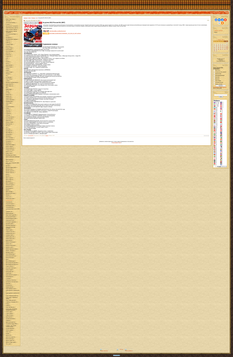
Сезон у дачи (9, 311)
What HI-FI (8, 120)
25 (218, 49)
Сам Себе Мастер (10, 307)
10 (216, 45)
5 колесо (8, 24)
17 (216, 47)
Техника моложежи (10, 318)
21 (224, 47)
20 (222, 47)
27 (222, 49)
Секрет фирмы (9, 313)
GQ (7, 60)
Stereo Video (9, 103)
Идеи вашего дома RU (11, 215)
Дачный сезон (9, 169)
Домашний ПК (9, 186)
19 (220, 47)
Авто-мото (217, 70)
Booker (47, 135)
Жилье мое (8, 196)
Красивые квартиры (10, 225)
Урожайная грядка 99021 (11, 323)
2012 (29, 17)
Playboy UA (8, 96)
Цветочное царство (10, 322)
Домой (7, 189)
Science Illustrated (10, 99)
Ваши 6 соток (9, 151)
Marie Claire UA (9, 85)
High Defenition (9, 65)
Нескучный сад (9, 271)
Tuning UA (8, 113)
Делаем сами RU (10, 170)
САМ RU (8, 305)
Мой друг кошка (9, 252)
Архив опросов (222, 87)
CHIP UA (8, 42)
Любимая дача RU (10, 231)
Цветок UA (8, 335)
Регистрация (17, 12)
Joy (7, 75)
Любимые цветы (9, 235)
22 (36, 17)
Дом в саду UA (9, 179)
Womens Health (9, 122)
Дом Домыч (8, 181)
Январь (33, 17)
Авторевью (8, 141)
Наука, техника (218, 84)
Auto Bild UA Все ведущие (12, 39)
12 (220, 45)
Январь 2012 (221, 39)
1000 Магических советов (12, 27)
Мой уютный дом (10, 257)
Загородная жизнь (10, 205)
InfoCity (7, 68)
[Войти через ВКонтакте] (219, 19)
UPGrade (8, 115)
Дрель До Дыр (9, 191)
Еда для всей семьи (10, 193)
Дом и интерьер (9, 183)
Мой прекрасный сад (11, 255)
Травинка (8, 320)
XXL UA (7, 125)
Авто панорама (9, 137)
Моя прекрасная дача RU (12, 262)
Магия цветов (9, 240)
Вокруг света (9, 153)
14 (224, 45)
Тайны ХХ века (9, 315)
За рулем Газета (10, 203)
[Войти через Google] (219, 23)
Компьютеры (218, 73)
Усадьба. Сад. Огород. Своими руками (11, 326)
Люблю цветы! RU (10, 236)
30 (214, 50)
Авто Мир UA (9, 132)
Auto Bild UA (8, 37)
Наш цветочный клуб (11, 267)
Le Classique (9, 77)
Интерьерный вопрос (11, 216)
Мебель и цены (9, 247)
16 (214, 47)
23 (214, 49)
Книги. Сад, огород (10, 19)
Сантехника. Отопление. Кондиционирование (11, 309)
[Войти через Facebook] (222, 19)
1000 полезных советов (11, 29)
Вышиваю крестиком (11, 155)
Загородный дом (10, 207)
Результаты (216, 87)
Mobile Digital (9, 89)
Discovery (8, 46)
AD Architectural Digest (11, 34)
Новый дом (8, 273)
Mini (7, 87)
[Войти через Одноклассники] (222, 23)
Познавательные (219, 82)
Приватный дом (9, 286)
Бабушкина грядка (10, 144)
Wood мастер (9, 123)
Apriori (7, 35)
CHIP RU (8, 40)
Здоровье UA (9, 211)
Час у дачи (8, 343)
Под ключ (8, 283)
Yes (7, 127)
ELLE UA (8, 53)
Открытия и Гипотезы (11, 280)
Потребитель (9, 285)
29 (227, 49)
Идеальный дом (9, 213)
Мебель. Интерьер (10, 250)
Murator (7, 91)
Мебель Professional (10, 245)
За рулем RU (9, 200)
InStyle (7, 70)
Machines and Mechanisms (12, 82)
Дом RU (8, 176)
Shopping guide (9, 101)
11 (218, 45)
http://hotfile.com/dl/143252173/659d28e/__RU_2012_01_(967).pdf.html (65, 33)
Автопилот (8, 136)
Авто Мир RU (9, 130)
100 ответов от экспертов (12, 26)
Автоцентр (8, 142)
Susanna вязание (10, 106)
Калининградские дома (11, 218)
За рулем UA (9, 202)
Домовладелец (9, 188)
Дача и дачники (9, 159)
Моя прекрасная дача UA (12, 264)
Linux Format (9, 79)
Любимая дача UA (10, 233)
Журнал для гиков (10, 198)
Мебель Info (8, 243)
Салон (7, 303)
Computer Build (9, 44)
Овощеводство (9, 276)
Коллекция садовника (11, 221)
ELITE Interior (9, 49)
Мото (7, 259)
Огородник (8, 278)
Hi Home (8, 61)
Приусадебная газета (11, 288)
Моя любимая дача (10, 261)
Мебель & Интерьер (10, 242)
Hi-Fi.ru (7, 63)
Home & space (9, 66)
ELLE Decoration (9, 51)
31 (216, 50)
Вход (22, 12)
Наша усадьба (9, 269)
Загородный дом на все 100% (13, 208)
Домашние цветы (10, 184)
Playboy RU (8, 94)
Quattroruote (9, 98)
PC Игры (8, 92)
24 (216, 49)
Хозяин (7, 333)
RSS (223, 12)
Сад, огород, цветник (11, 300)
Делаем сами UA (10, 172)
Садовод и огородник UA (11, 302)
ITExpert (8, 73)
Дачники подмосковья (11, 167)
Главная (11, 12)
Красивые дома (9, 223)
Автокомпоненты (10, 139)
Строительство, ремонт (220, 72)
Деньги (7, 174)
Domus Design (9, 47)
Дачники (8, 165)
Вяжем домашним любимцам (12, 156)
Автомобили (9, 134)
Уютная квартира (10, 328)
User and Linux (9, 118)
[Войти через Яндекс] (225, 19)
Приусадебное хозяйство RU (12, 290)
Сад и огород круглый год (12, 295)
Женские (217, 77)
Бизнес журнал (9, 146)
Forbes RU (8, 54)
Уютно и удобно (9, 330)
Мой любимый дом (10, 254)
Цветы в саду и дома (11, 342)
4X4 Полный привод (10, 22)
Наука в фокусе (9, 266)
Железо (7, 195)
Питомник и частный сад (11, 281)
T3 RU (7, 108)
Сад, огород (218, 80)
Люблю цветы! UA (10, 238)
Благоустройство (10, 148)
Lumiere (7, 80)
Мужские (217, 78)
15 (227, 45)
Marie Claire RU (9, 84)
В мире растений (10, 149)
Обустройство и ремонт (11, 274)
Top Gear (8, 110)
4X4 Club (8, 20)
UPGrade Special (10, 117)
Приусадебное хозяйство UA (12, 293)
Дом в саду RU (9, 177)
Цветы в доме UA (10, 340)
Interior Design (9, 72)
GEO (7, 58)
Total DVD (8, 111)
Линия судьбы (9, 229)
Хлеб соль (8, 331)
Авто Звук (8, 129)
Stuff (7, 104)
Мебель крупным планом (12, 248)
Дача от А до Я (9, 161)
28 (224, 49)
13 (222, 45)
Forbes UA (8, 56)
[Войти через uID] (216, 19)
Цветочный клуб (9, 338)
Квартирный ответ (10, 220)
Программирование (219, 75)
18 (218, 47)
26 (220, 49)
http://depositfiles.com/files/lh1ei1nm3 (57, 30)
